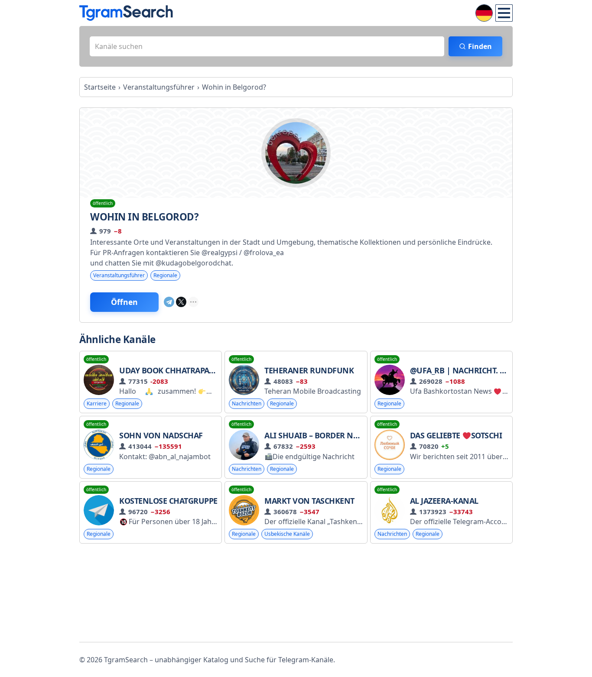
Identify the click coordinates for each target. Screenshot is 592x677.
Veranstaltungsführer (119, 275)
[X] (181, 302)
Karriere (97, 403)
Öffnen (124, 302)
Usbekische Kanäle (287, 534)
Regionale (165, 275)
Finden (480, 46)
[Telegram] (169, 302)
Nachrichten (246, 403)
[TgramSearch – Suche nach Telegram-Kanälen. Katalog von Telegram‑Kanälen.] (126, 13)
